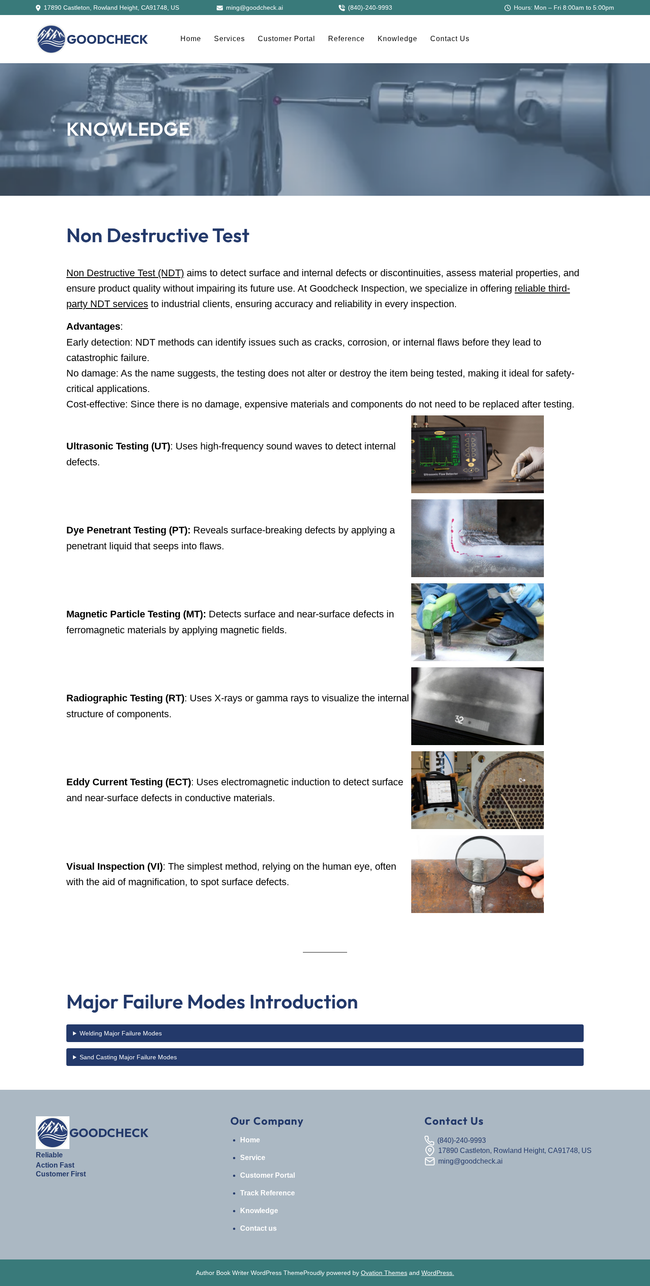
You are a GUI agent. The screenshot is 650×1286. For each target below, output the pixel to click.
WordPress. (437, 1272)
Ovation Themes (384, 1272)
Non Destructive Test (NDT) (125, 272)
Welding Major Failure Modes (121, 1033)
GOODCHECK (107, 39)
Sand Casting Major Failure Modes (128, 1057)
